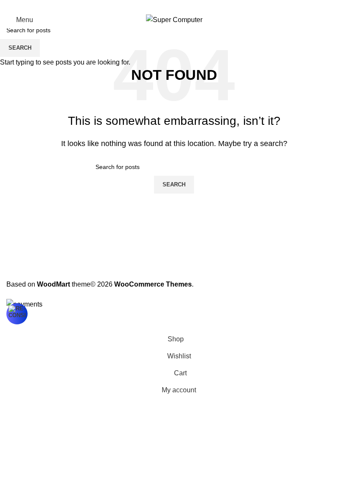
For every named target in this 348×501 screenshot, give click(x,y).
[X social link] (164, 5)
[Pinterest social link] (174, 5)
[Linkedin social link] (184, 5)
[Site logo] (174, 19)
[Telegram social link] (194, 5)
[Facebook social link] (154, 5)
